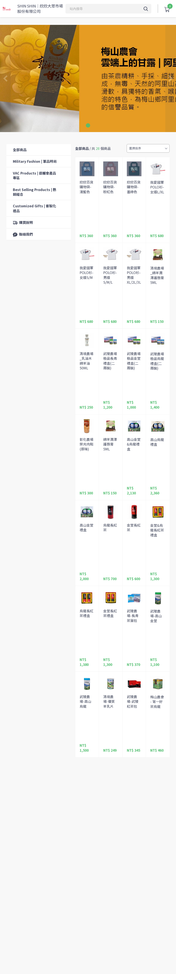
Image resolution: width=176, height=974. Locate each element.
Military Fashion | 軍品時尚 (35, 161)
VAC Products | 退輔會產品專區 (34, 175)
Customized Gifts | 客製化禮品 (34, 208)
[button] (88, 125)
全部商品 (20, 149)
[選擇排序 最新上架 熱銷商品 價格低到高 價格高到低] (148, 148)
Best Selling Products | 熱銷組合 (34, 192)
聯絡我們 (26, 234)
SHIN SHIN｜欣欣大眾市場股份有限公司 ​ (40, 8)
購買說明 (26, 222)
